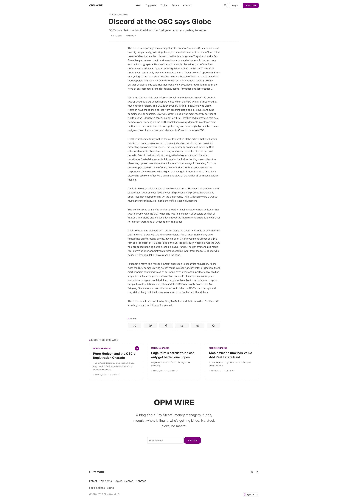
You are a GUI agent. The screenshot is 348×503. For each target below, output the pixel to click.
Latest (138, 5)
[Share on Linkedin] (182, 325)
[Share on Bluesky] (150, 325)
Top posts (151, 5)
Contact (187, 5)
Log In (235, 5)
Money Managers (118, 14)
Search (175, 5)
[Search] (225, 5)
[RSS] (257, 472)
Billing (110, 487)
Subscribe (251, 5)
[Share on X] (134, 325)
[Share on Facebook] (166, 325)
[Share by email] (197, 325)
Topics (163, 5)
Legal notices (97, 487)
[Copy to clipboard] (213, 325)
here (156, 305)
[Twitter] (251, 472)
